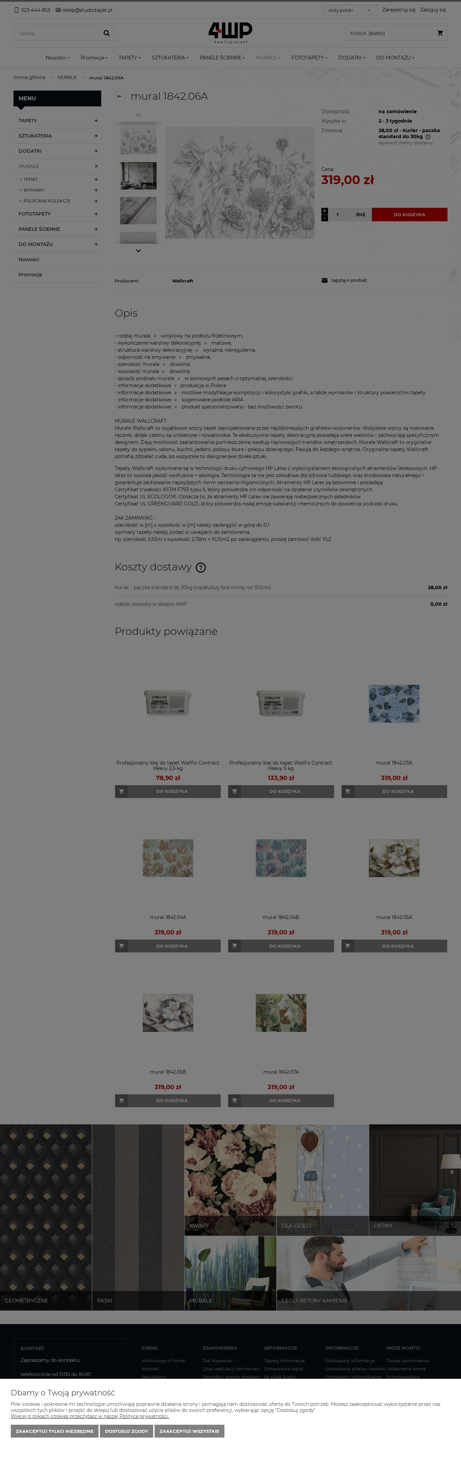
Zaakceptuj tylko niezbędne (54, 1431)
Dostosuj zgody (126, 1431)
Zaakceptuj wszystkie (189, 1431)
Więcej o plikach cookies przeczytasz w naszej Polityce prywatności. (90, 1416)
